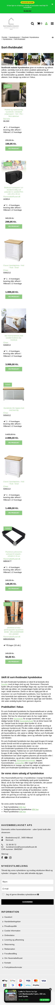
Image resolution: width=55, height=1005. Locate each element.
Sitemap (4, 854)
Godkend (27, 902)
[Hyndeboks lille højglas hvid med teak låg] (13, 393)
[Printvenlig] (53, 37)
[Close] (50, 989)
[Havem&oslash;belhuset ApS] (13, 24)
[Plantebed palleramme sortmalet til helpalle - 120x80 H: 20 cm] (13, 537)
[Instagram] (10, 857)
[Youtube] (6, 857)
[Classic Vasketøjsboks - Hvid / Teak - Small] (13, 250)
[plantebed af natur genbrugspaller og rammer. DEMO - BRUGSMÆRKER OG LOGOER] (13, 612)
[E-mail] (27, 889)
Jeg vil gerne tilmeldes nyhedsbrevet (25, 894)
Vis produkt (13, 149)
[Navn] (27, 882)
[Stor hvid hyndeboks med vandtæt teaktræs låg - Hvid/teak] (13, 320)
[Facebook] (2, 857)
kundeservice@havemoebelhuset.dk (21, 847)
